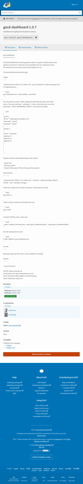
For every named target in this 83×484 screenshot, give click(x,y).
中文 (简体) (68, 468)
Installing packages (13, 382)
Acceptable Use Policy (40, 416)
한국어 (53, 470)
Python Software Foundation (43, 445)
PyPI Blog (40, 382)
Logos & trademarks (41, 390)
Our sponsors (41, 393)
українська (47, 468)
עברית (40, 470)
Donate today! (41, 436)
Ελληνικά (54, 468)
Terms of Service (40, 405)
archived (35, 18)
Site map (41, 447)
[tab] (10, 47)
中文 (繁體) (76, 468)
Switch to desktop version (41, 457)
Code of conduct (40, 411)
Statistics (41, 388)
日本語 (28, 468)
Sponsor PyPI (68, 390)
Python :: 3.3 (10, 347)
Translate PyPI (68, 388)
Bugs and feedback (68, 382)
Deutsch (61, 468)
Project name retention (14, 390)
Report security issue (41, 408)
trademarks (58, 439)
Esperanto (46, 470)
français (22, 468)
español (16, 468)
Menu (74, 4)
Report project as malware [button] (41, 354)
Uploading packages (14, 385)
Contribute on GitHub (67, 385)
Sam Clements (14, 325)
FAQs (14, 393)
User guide (13, 388)
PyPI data (7, 287)
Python (8, 345)
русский (34, 470)
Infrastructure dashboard (40, 385)
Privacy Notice (41, 414)
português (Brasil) (37, 468)
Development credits (68, 393)
